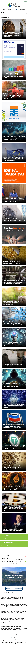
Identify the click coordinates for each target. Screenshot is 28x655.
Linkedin (5, 637)
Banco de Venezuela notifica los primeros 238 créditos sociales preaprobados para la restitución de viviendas (14, 605)
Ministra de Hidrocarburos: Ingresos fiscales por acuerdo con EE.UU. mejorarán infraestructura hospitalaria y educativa (14, 628)
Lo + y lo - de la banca (7, 542)
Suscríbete (16, 9)
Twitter (17, 637)
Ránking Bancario (5, 535)
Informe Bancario (5, 538)
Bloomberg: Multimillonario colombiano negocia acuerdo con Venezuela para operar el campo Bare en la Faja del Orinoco (12, 620)
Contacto (22, 9)
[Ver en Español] (26, 1)
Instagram (11, 637)
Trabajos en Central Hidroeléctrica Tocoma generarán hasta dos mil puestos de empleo (13, 612)
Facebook (22, 637)
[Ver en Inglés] (25, 1)
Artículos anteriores (14, 589)
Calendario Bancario (6, 545)
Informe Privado (7, 9)
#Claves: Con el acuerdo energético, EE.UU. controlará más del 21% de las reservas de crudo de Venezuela (12, 598)
